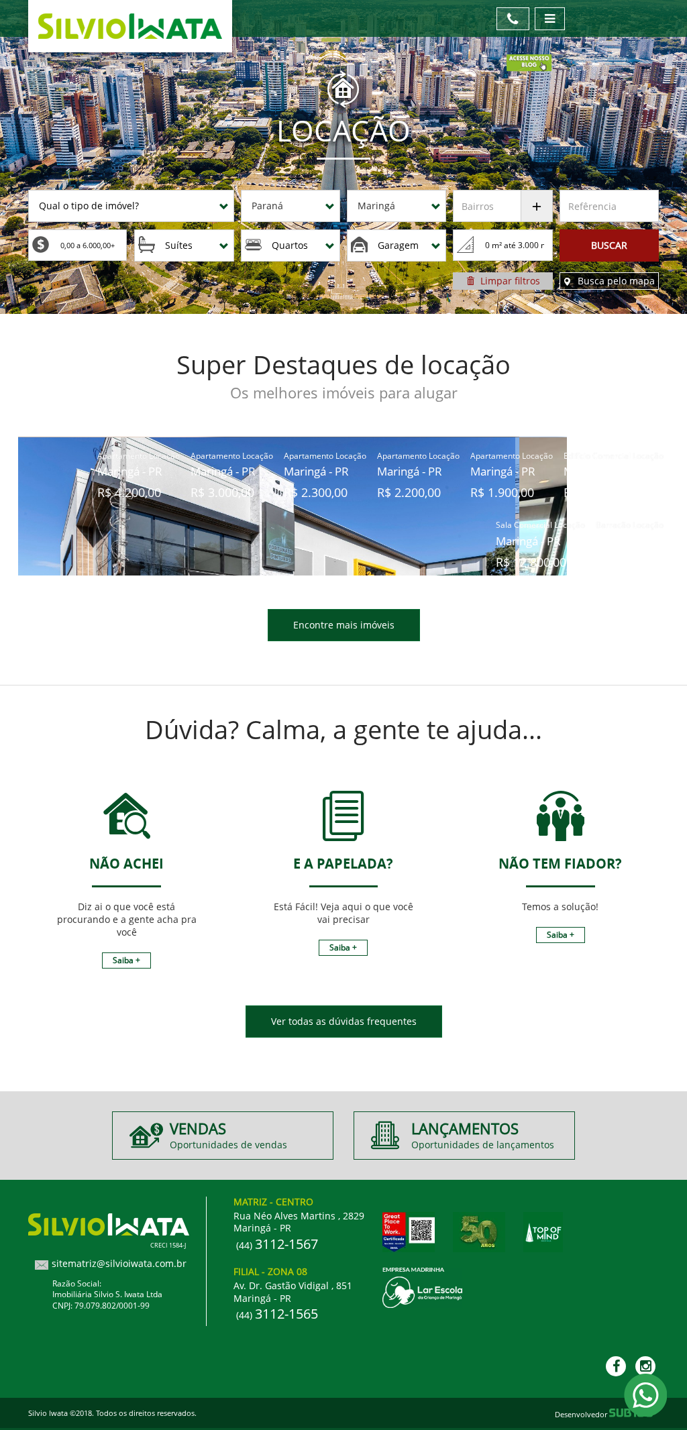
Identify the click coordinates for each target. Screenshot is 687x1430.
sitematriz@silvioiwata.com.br (119, 1263)
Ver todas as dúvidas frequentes (344, 1021)
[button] (131, 206)
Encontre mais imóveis (343, 624)
